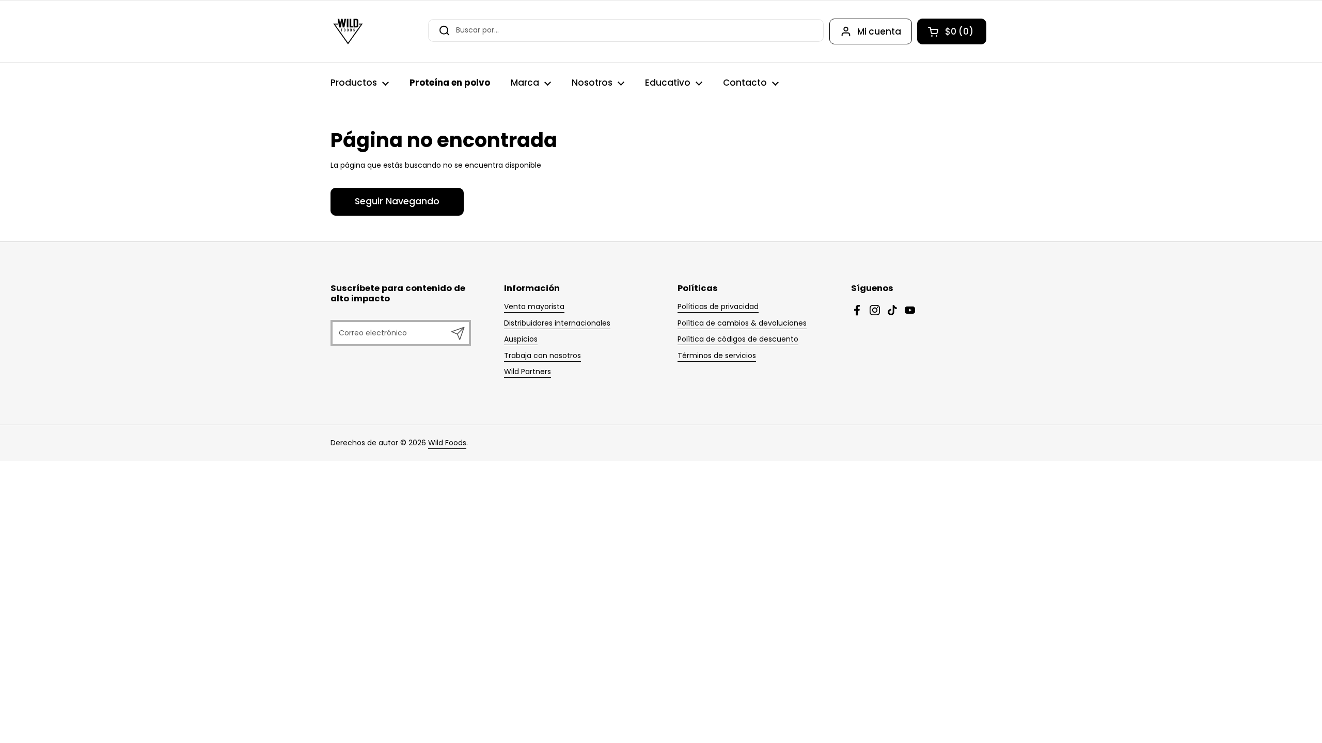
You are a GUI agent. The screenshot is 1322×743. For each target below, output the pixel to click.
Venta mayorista (534, 306)
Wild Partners (527, 371)
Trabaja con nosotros (542, 355)
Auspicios (521, 339)
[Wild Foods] (348, 31)
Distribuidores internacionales (557, 323)
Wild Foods (447, 443)
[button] (951, 31)
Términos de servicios (717, 355)
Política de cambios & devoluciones (742, 323)
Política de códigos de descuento (738, 339)
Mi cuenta (879, 31)
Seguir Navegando (397, 201)
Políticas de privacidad (718, 306)
